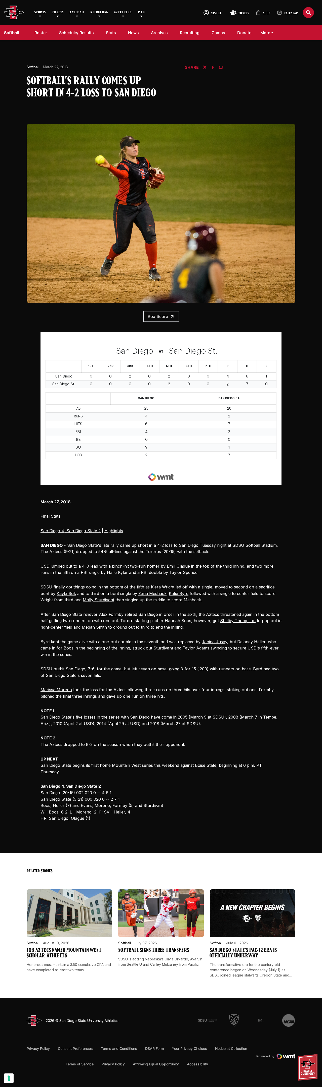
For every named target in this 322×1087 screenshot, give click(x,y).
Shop (263, 15)
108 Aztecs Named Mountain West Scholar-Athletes (64, 953)
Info (141, 12)
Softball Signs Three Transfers (153, 950)
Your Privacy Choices (189, 1048)
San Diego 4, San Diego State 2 (71, 530)
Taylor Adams (196, 647)
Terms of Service (80, 1064)
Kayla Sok (66, 593)
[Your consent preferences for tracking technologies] (9, 1078)
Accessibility (197, 1064)
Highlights (113, 530)
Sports (40, 12)
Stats (111, 32)
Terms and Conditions (119, 1048)
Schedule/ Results (76, 32)
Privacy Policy (38, 1048)
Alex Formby (111, 614)
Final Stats (50, 516)
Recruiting (99, 12)
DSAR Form (154, 1048)
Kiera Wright (162, 586)
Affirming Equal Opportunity (156, 1064)
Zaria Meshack (152, 593)
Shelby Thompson (238, 620)
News (133, 32)
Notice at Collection (231, 1048)
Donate (244, 32)
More (265, 32)
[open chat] (309, 1067)
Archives (159, 32)
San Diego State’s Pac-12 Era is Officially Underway (243, 953)
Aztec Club (123, 12)
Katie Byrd (178, 593)
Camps (218, 32)
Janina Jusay (214, 641)
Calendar (291, 13)
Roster (40, 32)
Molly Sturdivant (98, 599)
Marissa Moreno (56, 689)
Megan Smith (94, 627)
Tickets (58, 12)
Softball (33, 67)
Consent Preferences (75, 1048)
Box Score (158, 316)
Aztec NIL (76, 12)
